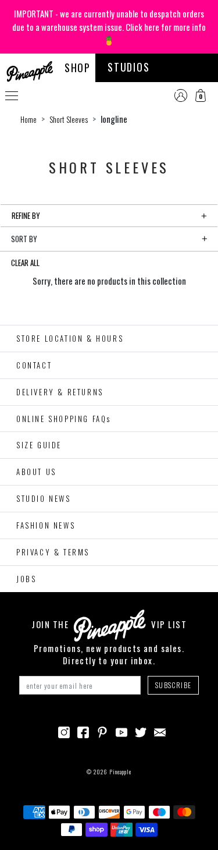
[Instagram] (64, 730)
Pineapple (120, 771)
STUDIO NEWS (43, 498)
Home (28, 119)
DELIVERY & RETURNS (59, 392)
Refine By (26, 215)
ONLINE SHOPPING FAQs (63, 418)
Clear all (25, 262)
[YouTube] (121, 730)
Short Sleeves (68, 119)
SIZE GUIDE (39, 445)
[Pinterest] (102, 730)
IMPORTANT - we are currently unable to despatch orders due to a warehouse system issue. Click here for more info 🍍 (109, 26)
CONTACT (34, 365)
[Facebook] (83, 730)
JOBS (26, 579)
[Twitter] (140, 730)
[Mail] (160, 730)
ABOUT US (36, 471)
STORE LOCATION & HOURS (69, 338)
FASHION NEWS (45, 525)
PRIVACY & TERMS (53, 552)
